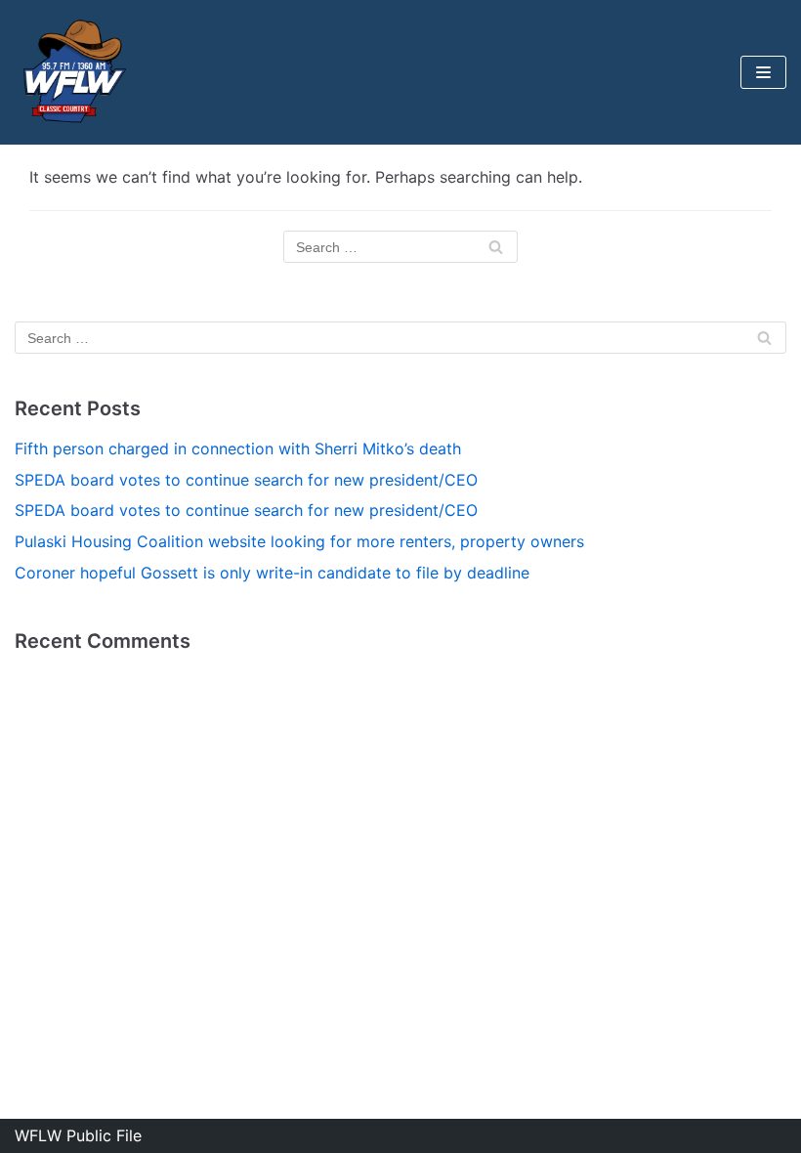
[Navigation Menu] (763, 72)
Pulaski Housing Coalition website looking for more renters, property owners (299, 541)
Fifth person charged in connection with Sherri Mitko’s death (238, 448)
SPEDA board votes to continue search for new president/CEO (246, 480)
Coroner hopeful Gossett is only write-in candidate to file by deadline (272, 572)
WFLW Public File (78, 1135)
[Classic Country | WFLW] (73, 72)
